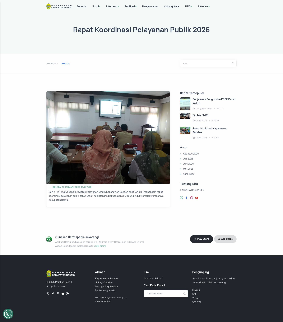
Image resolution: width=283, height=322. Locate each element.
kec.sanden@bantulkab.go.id (111, 297)
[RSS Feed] (67, 293)
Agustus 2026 (191, 153)
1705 (216, 137)
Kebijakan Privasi (153, 278)
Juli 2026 (188, 158)
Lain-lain (203, 6)
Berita (65, 63)
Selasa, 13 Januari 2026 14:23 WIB (72, 187)
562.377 (196, 302)
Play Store (202, 238)
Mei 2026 (188, 168)
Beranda (82, 6)
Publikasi (130, 6)
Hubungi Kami (171, 6)
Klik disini (100, 246)
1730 (216, 120)
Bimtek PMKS (200, 115)
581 (194, 294)
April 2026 (188, 173)
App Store (227, 238)
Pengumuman (150, 6)
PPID (188, 6)
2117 (221, 108)
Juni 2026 (188, 163)
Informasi (111, 6)
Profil (95, 6)
